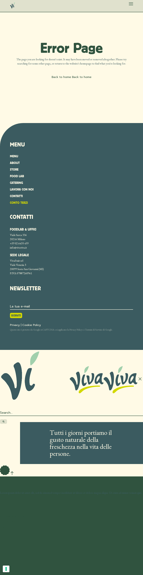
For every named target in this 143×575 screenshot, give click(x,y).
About (15, 162)
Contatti (16, 196)
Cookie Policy (31, 325)
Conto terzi (19, 202)
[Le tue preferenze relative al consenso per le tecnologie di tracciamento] (6, 569)
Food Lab (17, 176)
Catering (16, 182)
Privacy (15, 325)
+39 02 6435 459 (19, 243)
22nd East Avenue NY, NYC (15, 521)
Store (14, 169)
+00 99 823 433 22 (10, 527)
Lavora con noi (22, 189)
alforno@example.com (12, 516)
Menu (14, 156)
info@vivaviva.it (18, 247)
